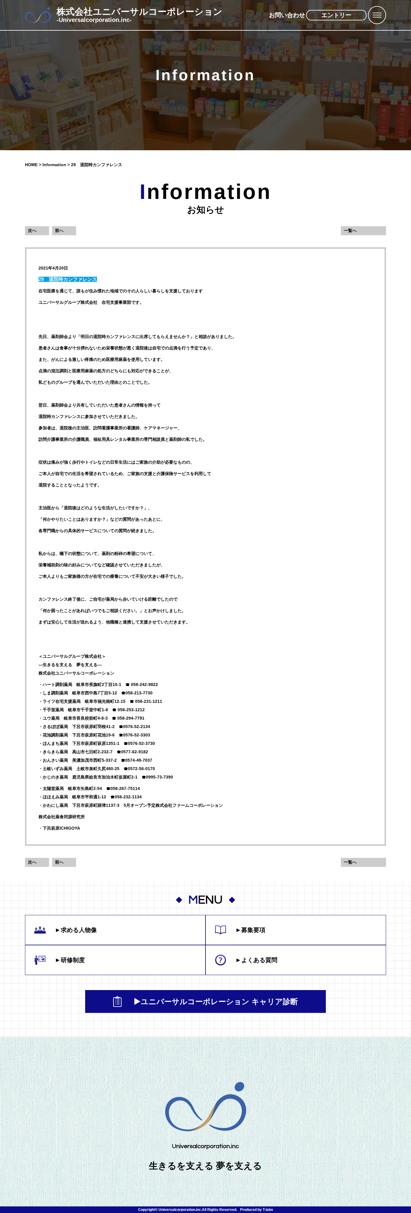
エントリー (336, 15)
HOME (31, 164)
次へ (32, 230)
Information (54, 164)
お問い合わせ (287, 15)
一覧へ (350, 230)
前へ (59, 230)
